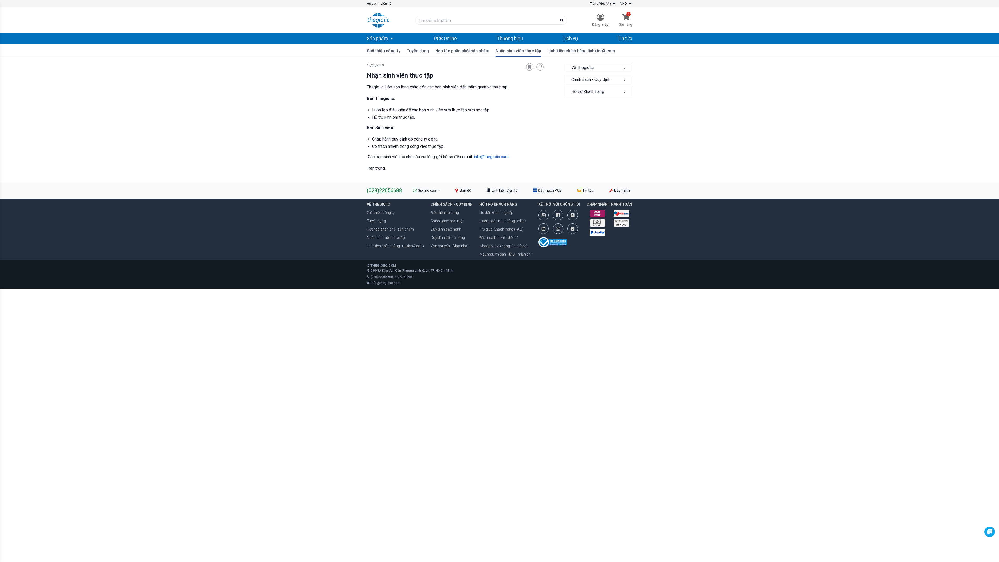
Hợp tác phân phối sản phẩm (462, 50)
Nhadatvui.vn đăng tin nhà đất (503, 246)
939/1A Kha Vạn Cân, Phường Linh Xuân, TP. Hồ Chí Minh (411, 270)
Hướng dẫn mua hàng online (502, 221)
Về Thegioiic (582, 67)
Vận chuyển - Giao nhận (450, 246)
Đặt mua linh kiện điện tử (498, 237)
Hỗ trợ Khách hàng (587, 91)
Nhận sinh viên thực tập (518, 50)
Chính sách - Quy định (590, 79)
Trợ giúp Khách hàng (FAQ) (501, 229)
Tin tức (625, 38)
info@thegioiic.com (491, 156)
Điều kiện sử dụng (445, 212)
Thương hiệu (510, 38)
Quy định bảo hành (446, 229)
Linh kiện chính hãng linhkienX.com (581, 50)
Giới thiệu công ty (383, 50)
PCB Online (445, 38)
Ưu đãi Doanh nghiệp (496, 212)
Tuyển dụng (418, 50)
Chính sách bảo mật (447, 221)
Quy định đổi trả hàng (448, 237)
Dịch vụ (570, 38)
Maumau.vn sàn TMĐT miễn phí (505, 254)
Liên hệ (386, 3)
